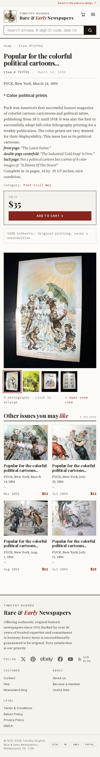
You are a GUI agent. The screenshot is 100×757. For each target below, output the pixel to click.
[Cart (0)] (83, 14)
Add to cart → (50, 216)
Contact (9, 678)
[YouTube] (70, 659)
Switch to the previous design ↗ (77, 3)
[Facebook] (60, 659)
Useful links (61, 690)
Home (8, 46)
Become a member (66, 684)
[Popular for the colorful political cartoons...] (12, 381)
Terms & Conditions (18, 708)
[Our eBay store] (46, 659)
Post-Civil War (37, 185)
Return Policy (13, 714)
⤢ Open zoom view (76, 400)
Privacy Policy (14, 720)
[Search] (90, 30)
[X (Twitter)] (23, 659)
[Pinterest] (33, 659)
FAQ (7, 684)
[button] (50, 310)
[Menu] (93, 14)
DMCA (8, 726)
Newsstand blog (15, 690)
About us (59, 678)
